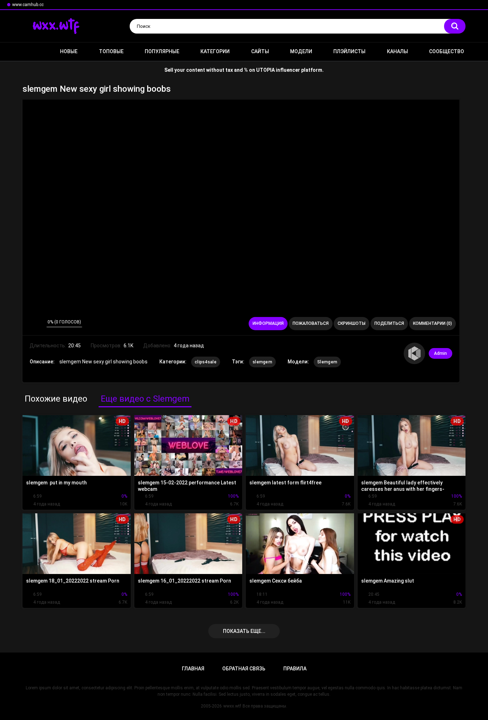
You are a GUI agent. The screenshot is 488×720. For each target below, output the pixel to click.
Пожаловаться (311, 323)
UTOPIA (265, 70)
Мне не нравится (39, 323)
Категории (215, 51)
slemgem (262, 361)
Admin (440, 353)
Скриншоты (351, 323)
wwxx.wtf (232, 706)
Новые (69, 51)
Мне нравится (30, 323)
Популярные (162, 51)
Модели (301, 51)
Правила (295, 668)
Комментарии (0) (432, 323)
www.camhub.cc (28, 4)
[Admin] (414, 353)
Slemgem (327, 361)
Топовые (111, 51)
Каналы (397, 51)
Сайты (260, 51)
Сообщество (446, 51)
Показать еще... (244, 631)
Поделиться (389, 323)
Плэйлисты (349, 51)
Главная (31, 51)
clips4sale (205, 361)
